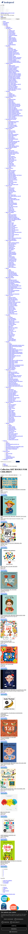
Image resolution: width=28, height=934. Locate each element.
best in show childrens (12, 50)
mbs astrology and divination (14, 282)
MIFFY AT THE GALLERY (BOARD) (9, 566)
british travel (10, 100)
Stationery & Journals (10, 369)
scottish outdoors (11, 367)
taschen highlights (12, 44)
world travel (10, 422)
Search (2, 19)
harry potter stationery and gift (14, 84)
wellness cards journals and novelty (15, 385)
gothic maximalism (12, 254)
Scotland (7, 341)
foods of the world (12, 157)
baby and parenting (12, 243)
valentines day (11, 210)
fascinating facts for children (14, 77)
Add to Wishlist (4, 495)
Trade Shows (8, 387)
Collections (5, 24)
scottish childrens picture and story (15, 352)
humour (10, 197)
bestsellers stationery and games (14, 57)
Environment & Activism (11, 119)
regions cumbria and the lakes (14, 105)
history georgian (11, 228)
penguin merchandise (12, 142)
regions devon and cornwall (14, 106)
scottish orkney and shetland (14, 366)
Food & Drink (9, 148)
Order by (5, 475)
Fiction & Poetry (9, 128)
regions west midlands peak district (15, 115)
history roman (11, 233)
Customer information (10, 457)
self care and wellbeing (13, 433)
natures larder (11, 161)
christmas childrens (12, 72)
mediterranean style (12, 260)
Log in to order (4, 494)
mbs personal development (13, 290)
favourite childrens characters (14, 78)
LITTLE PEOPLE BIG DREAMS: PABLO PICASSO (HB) (13, 763)
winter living (11, 266)
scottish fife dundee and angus (14, 355)
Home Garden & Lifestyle (11, 240)
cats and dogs (11, 189)
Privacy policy (6, 881)
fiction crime (10, 136)
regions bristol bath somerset (14, 104)
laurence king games (12, 182)
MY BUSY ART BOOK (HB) (7, 664)
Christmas (8, 91)
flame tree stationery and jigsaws (15, 175)
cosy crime (10, 133)
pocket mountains (12, 413)
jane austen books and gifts (13, 141)
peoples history (11, 127)
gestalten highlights (12, 38)
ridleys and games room (13, 184)
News (7, 454)
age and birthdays (12, 318)
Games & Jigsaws (9, 168)
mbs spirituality (11, 291)
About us (5, 440)
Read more (6, 916)
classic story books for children (14, 74)
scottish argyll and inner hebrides (15, 346)
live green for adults (12, 125)
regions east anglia (12, 107)
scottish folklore (11, 356)
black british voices (12, 122)
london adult (10, 101)
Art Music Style (9, 28)
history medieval (11, 231)
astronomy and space (12, 298)
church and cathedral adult (13, 218)
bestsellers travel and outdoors (14, 58)
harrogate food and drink (13, 395)
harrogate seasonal (12, 398)
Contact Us (5, 459)
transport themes (11, 419)
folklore (10, 193)
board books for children (13, 70)
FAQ (7, 450)
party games (10, 183)
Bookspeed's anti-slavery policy (12, 447)
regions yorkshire (11, 116)
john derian (10, 180)
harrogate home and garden (14, 397)
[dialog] (14, 922)
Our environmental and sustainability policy (15, 446)
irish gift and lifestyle (12, 274)
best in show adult (12, 49)
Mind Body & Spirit (10, 277)
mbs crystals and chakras (13, 284)
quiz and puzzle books (13, 206)
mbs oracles (10, 289)
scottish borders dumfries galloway (15, 349)
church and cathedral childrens (14, 73)
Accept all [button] (14, 925)
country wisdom (11, 220)
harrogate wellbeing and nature (14, 401)
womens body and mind (13, 439)
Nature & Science (9, 295)
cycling (9, 409)
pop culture (10, 42)
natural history (11, 306)
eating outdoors (11, 156)
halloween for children (13, 81)
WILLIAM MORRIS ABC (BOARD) (9, 589)
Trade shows (8, 455)
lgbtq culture (10, 123)
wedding (10, 337)
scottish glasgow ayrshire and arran (15, 360)
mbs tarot (10, 292)
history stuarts (11, 235)
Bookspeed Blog (9, 458)
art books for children (12, 35)
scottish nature (11, 312)
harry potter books (12, 83)
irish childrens (11, 271)
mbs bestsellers (11, 283)
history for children (12, 85)
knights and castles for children (14, 88)
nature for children (12, 309)
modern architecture (12, 40)
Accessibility (5, 882)
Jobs (4, 891)
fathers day (10, 192)
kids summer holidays (12, 87)
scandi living (11, 262)
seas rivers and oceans (12, 313)
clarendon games (11, 173)
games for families (12, 79)
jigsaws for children (12, 178)
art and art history (11, 33)
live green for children (12, 126)
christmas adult (11, 94)
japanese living (11, 256)
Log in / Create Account (9, 12)
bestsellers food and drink (13, 52)
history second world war (13, 234)
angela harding (11, 31)
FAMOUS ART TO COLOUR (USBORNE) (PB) (11, 543)
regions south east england (13, 114)
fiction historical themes (13, 139)
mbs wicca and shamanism (13, 293)
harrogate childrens (12, 392)
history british (11, 222)
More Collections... (12, 90)
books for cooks (11, 154)
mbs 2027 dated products (13, 281)
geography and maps (12, 303)
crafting (9, 36)
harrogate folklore (12, 394)
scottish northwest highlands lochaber (16, 365)
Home (4, 21)
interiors (10, 255)
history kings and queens (13, 229)
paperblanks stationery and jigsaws (15, 381)
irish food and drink (12, 159)
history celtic (11, 224)
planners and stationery (13, 383)
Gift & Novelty (9, 185)
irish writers (10, 276)
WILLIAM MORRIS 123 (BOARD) (8, 737)
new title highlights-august (13, 60)
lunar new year (11, 328)
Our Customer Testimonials (11, 448)
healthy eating (11, 158)
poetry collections (12, 143)
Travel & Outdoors (9, 402)
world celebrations (12, 339)
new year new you (12, 261)
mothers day (10, 330)
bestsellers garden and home (14, 53)
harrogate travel (11, 399)
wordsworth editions (12, 147)
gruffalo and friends (12, 80)
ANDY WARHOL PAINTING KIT (8, 835)
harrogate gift (11, 396)
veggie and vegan (12, 165)
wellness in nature (12, 437)
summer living (11, 263)
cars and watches (11, 246)
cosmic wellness (11, 426)
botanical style (11, 245)
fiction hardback (11, 137)
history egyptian (11, 226)
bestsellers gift (11, 55)
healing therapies (11, 427)
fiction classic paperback (13, 134)
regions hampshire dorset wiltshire (15, 109)
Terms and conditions (7, 880)
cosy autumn (11, 249)
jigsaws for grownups (12, 179)
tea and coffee (11, 164)
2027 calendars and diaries (13, 373)
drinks (9, 155)
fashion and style (11, 37)
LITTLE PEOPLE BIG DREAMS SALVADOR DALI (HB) (13, 689)
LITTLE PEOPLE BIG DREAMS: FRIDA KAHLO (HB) (13, 615)
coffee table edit (11, 248)
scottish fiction (11, 144)
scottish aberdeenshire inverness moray (16, 345)
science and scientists (12, 311)
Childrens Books (9, 63)
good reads (10, 140)
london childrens (11, 102)
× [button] (26, 911)
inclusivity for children (13, 86)
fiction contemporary (12, 135)
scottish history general (13, 361)
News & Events (6, 451)
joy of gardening (11, 257)
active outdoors (11, 405)
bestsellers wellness (12, 59)
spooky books (11, 208)
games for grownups (12, 177)
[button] (14, 932)
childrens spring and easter (13, 71)
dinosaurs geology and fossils (14, 76)
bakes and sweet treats (12, 151)
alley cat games (11, 171)
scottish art (10, 43)
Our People (8, 445)
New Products (6, 22)
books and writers (12, 132)
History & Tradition (10, 212)
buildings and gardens (12, 217)
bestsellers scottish (12, 56)
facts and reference (12, 191)
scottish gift (10, 207)
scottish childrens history (13, 351)
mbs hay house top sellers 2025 (14, 285)
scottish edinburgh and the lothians (15, 353)
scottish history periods (13, 362)
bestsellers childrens (12, 51)
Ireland (7, 268)
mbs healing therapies (12, 286)
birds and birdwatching (13, 299)
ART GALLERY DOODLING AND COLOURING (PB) (13, 788)
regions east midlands (12, 108)
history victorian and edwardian (14, 238)
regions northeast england (13, 111)
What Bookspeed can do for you (12, 444)
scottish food (11, 163)
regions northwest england (13, 112)
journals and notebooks (13, 379)
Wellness (7, 423)
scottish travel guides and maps (14, 416)
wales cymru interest (12, 118)
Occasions (8, 314)
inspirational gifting (12, 198)
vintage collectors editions (13, 146)
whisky (9, 166)
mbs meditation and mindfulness (15, 288)
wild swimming (11, 420)
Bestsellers (5, 23)
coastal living (11, 247)
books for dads (11, 320)
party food (10, 162)
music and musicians (12, 41)
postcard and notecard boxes (14, 384)
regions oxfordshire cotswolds (14, 113)
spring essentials (11, 334)
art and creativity (11, 34)
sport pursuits (11, 417)
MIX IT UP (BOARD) (5, 812)
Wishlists (2, 12)
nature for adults (11, 307)
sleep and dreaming (12, 434)
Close (7, 26)
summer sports (11, 418)
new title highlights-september (14, 62)
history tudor (11, 236)
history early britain (12, 225)
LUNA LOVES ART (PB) (6, 641)
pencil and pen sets (12, 382)
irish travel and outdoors (13, 275)
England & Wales (9, 97)
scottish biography (12, 348)
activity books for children (13, 66)
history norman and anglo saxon (14, 232)
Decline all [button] (14, 928)
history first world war (12, 227)
